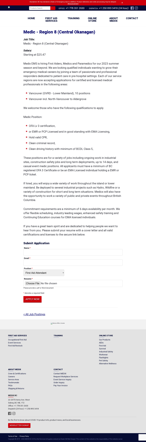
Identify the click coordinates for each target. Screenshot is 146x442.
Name (27, 248)
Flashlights (103, 357)
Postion (28, 268)
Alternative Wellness (108, 363)
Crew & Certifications (17, 373)
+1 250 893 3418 (108, 8)
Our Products (104, 340)
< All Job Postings (34, 314)
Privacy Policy (24, 436)
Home (31, 18)
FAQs (10, 385)
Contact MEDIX (60, 373)
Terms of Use (12, 436)
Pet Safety (103, 360)
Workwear (103, 354)
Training (74, 18)
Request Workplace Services (66, 376)
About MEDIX (113, 19)
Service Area (13, 379)
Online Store (92, 19)
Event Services (14, 343)
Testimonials (13, 382)
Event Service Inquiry (62, 379)
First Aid (102, 346)
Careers (11, 376)
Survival (102, 349)
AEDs (101, 343)
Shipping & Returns (16, 388)
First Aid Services (51, 19)
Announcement (73, 4)
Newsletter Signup (19, 425)
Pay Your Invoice (61, 385)
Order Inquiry (59, 382)
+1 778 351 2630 (75, 8)
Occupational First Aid (17, 340)
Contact (132, 18)
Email (27, 258)
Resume (28, 279)
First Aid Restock (15, 346)
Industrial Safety (106, 352)
